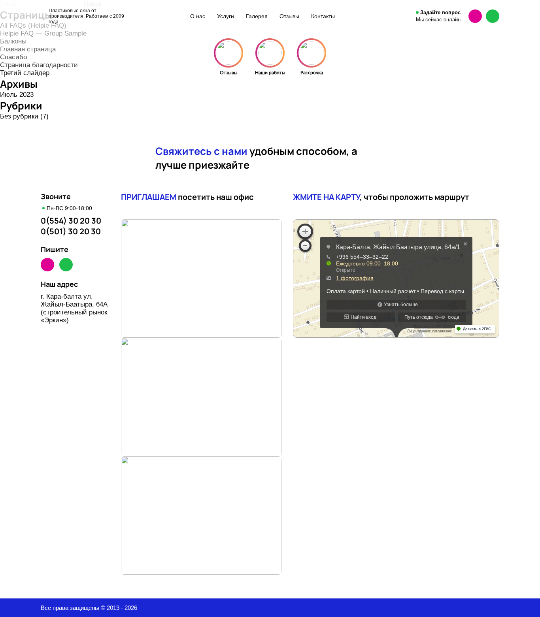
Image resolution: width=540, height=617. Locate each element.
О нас (197, 16)
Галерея (257, 16)
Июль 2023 (17, 94)
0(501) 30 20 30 (71, 231)
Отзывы (289, 16)
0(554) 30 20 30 (71, 220)
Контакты (323, 16)
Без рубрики (19, 116)
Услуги (225, 16)
